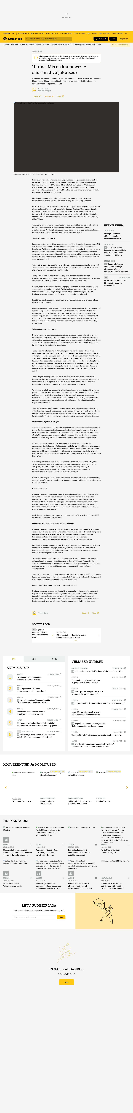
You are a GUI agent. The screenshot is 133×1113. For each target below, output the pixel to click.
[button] (34, 917)
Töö (72, 45)
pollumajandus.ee (117, 33)
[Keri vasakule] (53, 635)
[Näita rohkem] (126, 33)
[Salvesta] (60, 674)
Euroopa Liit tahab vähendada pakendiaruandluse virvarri (113, 236)
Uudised (20, 674)
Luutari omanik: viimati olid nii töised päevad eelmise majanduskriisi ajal (80, 886)
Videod (38, 45)
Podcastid (30, 45)
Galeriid (54, 45)
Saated (19, 720)
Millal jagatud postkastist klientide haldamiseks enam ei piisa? (115, 283)
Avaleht (6, 45)
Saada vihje (90, 45)
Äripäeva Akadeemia (47, 798)
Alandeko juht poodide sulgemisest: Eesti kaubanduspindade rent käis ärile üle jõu (49, 886)
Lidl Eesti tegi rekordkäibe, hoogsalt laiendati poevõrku (99, 671)
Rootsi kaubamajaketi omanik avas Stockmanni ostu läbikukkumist (79, 852)
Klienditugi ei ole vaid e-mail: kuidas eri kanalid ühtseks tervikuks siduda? (112, 886)
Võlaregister (80, 45)
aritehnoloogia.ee (104, 33)
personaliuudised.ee (37, 33)
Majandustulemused (79, 668)
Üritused (45, 45)
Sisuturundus (63, 45)
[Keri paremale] (99, 635)
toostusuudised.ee (66, 33)
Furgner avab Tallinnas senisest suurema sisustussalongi (99, 703)
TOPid (22, 45)
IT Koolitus (100, 798)
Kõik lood (14, 45)
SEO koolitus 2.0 (103, 801)
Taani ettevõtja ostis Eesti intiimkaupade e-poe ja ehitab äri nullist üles (47, 852)
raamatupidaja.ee (79, 33)
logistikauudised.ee (52, 33)
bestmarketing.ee (23, 33)
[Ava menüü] (13, 33)
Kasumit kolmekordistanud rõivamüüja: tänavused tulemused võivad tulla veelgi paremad (17, 852)
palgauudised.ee (92, 33)
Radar (99, 45)
